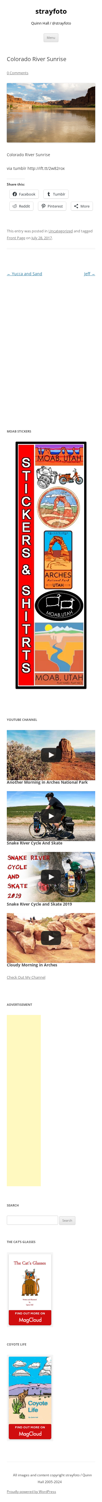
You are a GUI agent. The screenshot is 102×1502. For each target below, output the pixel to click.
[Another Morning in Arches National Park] (51, 755)
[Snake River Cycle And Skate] (51, 816)
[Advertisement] (24, 1100)
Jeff (89, 273)
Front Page (16, 237)
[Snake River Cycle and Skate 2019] (51, 877)
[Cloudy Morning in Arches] (51, 938)
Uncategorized (60, 231)
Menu (51, 37)
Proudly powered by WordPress (31, 1491)
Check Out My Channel (26, 977)
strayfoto (51, 11)
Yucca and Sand (24, 273)
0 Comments (17, 72)
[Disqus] (51, 349)
